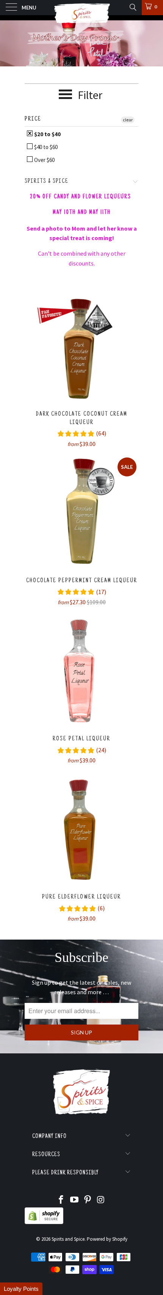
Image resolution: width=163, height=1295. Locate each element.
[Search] (132, 7)
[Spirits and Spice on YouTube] (74, 1200)
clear (128, 120)
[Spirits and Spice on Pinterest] (88, 1200)
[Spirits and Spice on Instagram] (101, 1200)
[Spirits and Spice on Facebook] (61, 1200)
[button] (21, 1288)
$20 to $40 (47, 134)
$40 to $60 (45, 147)
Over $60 (44, 159)
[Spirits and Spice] (81, 7)
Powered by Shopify (107, 1239)
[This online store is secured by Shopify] (44, 1222)
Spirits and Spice (68, 1239)
